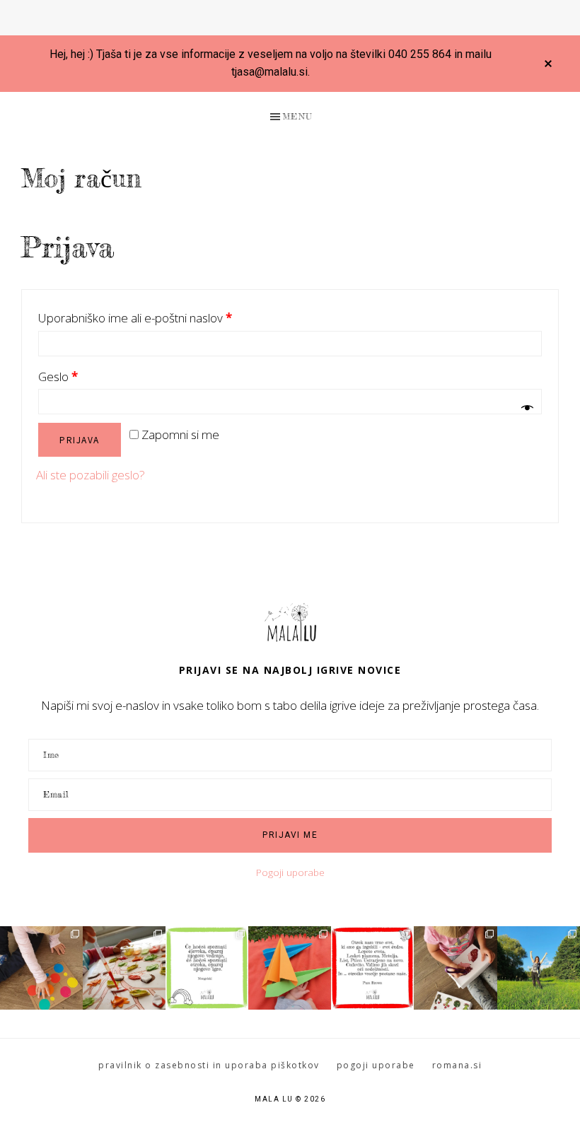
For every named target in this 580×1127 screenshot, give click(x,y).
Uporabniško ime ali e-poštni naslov (135, 318)
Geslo (58, 376)
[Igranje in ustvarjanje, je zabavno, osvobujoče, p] (124, 967)
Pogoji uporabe (290, 872)
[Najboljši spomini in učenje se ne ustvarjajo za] (538, 967)
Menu (297, 116)
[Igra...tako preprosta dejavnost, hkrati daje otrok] (207, 967)
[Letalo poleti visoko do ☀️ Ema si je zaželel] (289, 967)
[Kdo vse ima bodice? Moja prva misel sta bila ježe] (455, 967)
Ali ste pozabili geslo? (90, 475)
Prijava (79, 439)
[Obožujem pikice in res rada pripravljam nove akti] (41, 967)
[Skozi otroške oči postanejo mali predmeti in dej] (372, 967)
